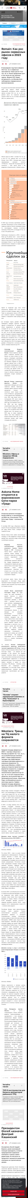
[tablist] (13, 23)
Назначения (9, 1123)
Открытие (10, 486)
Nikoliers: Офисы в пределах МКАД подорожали (11, 456)
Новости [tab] (13, 23)
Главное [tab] (4, 23)
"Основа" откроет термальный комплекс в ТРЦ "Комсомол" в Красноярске (13, 698)
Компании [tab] (22, 23)
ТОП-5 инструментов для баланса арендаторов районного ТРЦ (12, 1093)
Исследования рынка (19, 44)
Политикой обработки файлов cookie (10, 1187)
